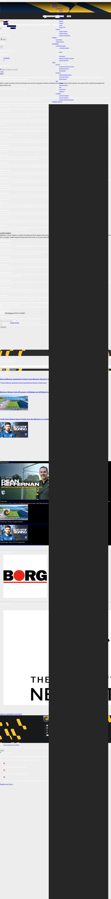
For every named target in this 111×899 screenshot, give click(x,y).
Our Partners (62, 56)
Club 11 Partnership (64, 60)
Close (2, 750)
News (7, 20)
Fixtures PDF (62, 17)
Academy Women (63, 31)
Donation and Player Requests (66, 99)
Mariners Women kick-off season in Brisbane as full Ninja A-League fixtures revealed (33, 392)
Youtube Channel (60, 41)
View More (12, 462)
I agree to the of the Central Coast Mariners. (20, 323)
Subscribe (3, 327)
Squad (60, 15)
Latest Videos (59, 39)
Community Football (64, 77)
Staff (60, 87)
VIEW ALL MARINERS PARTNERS (11, 714)
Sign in (10, 784)
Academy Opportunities (64, 35)
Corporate (55, 44)
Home (2, 20)
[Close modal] (1, 47)
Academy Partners (63, 33)
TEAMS (54, 6)
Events (60, 52)
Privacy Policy (62, 89)
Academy (58, 29)
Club (53, 62)
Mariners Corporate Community (66, 58)
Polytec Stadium (63, 79)
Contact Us (61, 91)
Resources (58, 73)
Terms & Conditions (63, 97)
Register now (4, 784)
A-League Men (59, 8)
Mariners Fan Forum (64, 68)
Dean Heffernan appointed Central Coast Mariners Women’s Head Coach (29, 379)
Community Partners (64, 95)
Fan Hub (58, 64)
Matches (61, 10)
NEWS (5, 22)
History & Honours (63, 85)
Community (58, 93)
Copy (2, 71)
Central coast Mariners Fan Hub (66, 66)
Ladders (61, 12)
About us (61, 83)
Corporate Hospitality (61, 46)
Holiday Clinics (57, 101)
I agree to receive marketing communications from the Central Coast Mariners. (26, 325)
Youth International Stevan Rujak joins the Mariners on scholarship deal (28, 419)
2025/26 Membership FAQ (65, 75)
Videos (54, 37)
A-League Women (60, 19)
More (57, 81)
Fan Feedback (62, 70)
